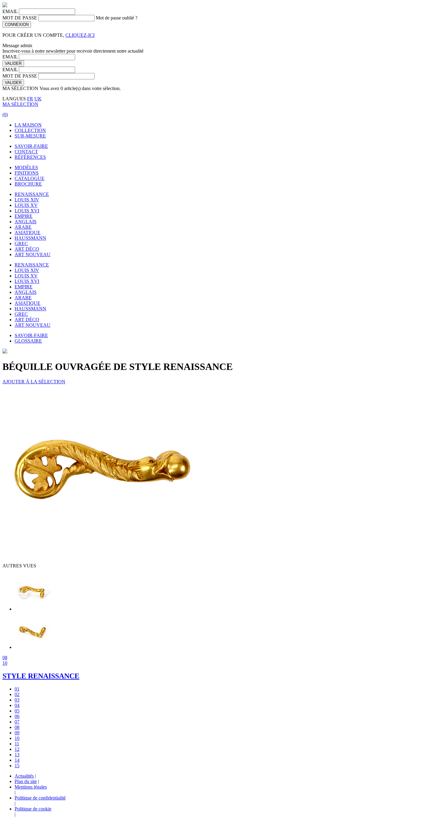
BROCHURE (28, 183)
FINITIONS (27, 173)
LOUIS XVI (27, 210)
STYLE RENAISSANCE (40, 676)
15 (17, 765)
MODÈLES (26, 167)
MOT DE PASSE (19, 17)
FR (30, 98)
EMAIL (10, 11)
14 (17, 760)
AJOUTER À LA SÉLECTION (33, 381)
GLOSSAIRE (28, 340)
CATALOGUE (29, 178)
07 (17, 721)
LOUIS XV (26, 205)
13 (17, 754)
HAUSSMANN (30, 238)
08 (4, 657)
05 (17, 710)
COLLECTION (30, 130)
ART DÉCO (27, 249)
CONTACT (26, 151)
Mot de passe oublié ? (116, 17)
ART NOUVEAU (32, 254)
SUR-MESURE (30, 135)
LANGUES (14, 98)
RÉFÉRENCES (30, 157)
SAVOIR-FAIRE (31, 146)
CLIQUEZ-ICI (80, 35)
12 (17, 749)
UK (38, 98)
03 (17, 699)
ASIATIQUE (27, 232)
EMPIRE (24, 216)
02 (17, 694)
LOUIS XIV (27, 199)
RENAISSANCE (32, 194)
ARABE (23, 227)
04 (17, 705)
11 (17, 743)
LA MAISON (28, 124)
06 (17, 716)
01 (17, 688)
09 (17, 732)
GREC (21, 243)
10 (4, 663)
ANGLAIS (25, 221)
